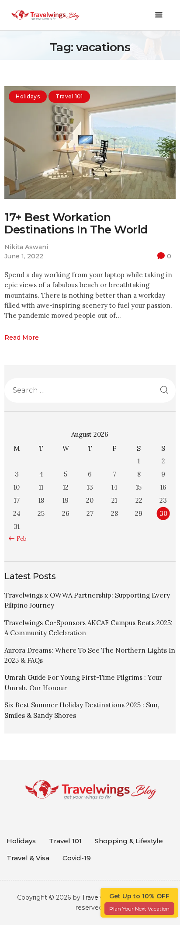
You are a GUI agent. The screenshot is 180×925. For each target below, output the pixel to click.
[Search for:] (89, 390)
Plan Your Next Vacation (139, 908)
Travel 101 (69, 96)
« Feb (19, 538)
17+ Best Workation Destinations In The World (75, 223)
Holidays (28, 96)
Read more (21, 337)
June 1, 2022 (23, 256)
